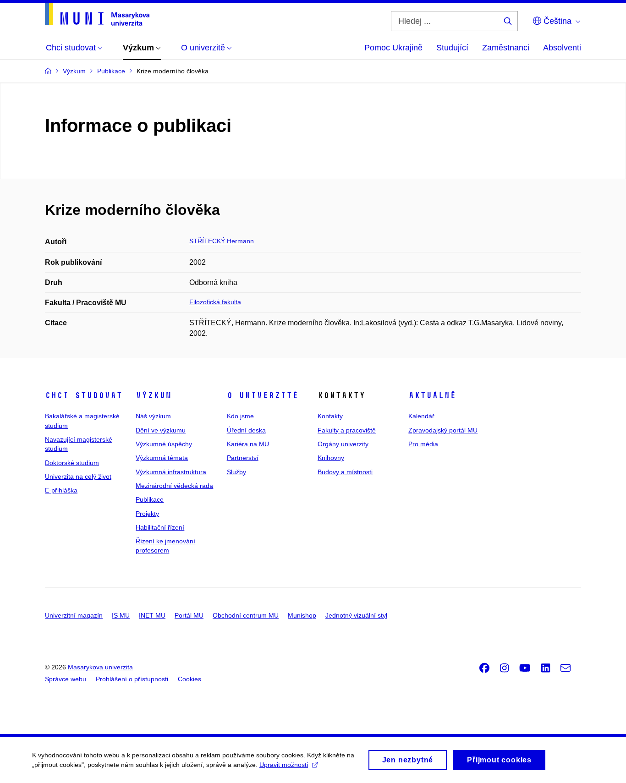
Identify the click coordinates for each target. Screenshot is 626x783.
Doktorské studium (72, 462)
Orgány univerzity (343, 444)
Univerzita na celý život (78, 476)
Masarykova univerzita (100, 667)
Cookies (189, 679)
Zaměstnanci (505, 47)
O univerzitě (262, 395)
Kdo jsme (240, 416)
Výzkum (153, 395)
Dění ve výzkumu (161, 430)
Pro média (423, 444)
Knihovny (331, 457)
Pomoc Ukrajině (393, 47)
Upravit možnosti (283, 764)
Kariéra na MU (248, 444)
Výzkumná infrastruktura (171, 472)
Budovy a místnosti (345, 472)
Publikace (150, 499)
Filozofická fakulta (215, 302)
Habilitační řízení (160, 527)
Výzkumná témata (162, 457)
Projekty (147, 513)
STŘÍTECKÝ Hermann (221, 241)
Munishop (302, 615)
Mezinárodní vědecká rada (174, 485)
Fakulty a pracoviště (347, 430)
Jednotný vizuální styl (356, 615)
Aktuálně (432, 395)
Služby (236, 472)
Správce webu (65, 679)
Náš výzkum (153, 416)
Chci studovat (83, 395)
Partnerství (242, 457)
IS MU (121, 615)
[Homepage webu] (97, 14)
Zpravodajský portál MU (443, 430)
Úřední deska (246, 430)
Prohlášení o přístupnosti (132, 679)
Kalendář (421, 416)
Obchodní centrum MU (246, 615)
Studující (452, 47)
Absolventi (562, 47)
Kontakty (330, 416)
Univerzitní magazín (74, 615)
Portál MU (189, 615)
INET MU (152, 615)
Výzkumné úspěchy (164, 444)
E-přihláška (61, 490)
